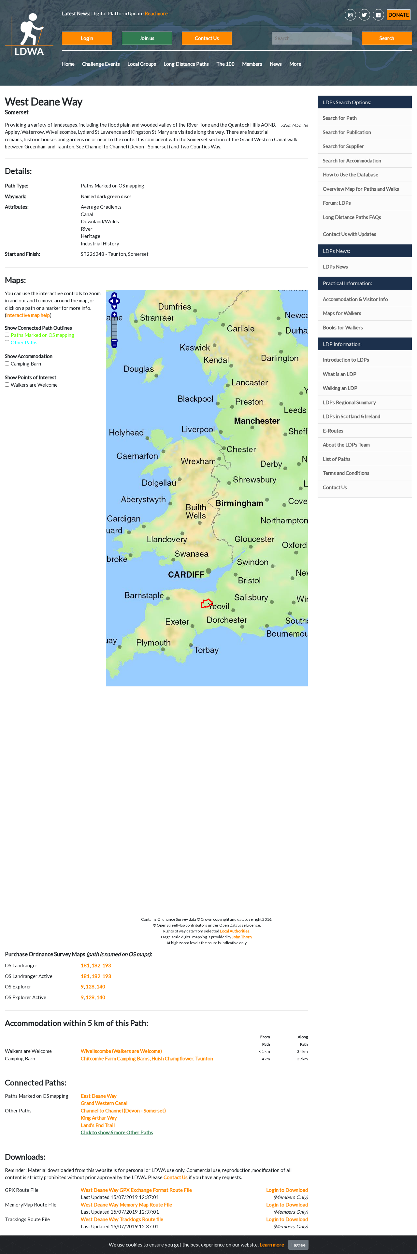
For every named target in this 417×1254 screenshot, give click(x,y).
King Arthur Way (99, 1118)
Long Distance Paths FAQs (352, 217)
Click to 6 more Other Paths (117, 1132)
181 (85, 965)
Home (68, 64)
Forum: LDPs (337, 203)
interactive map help (28, 315)
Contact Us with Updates (349, 234)
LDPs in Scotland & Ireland (351, 416)
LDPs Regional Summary (349, 402)
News (276, 64)
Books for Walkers (343, 327)
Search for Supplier (343, 146)
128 (90, 986)
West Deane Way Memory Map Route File (126, 1204)
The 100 (225, 64)
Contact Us (207, 38)
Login (87, 38)
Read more (124, 13)
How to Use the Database (350, 174)
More (295, 64)
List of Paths (337, 459)
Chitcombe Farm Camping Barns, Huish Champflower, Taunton (147, 1058)
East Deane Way (99, 1096)
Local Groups (141, 64)
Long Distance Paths (186, 64)
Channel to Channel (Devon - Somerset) (123, 1110)
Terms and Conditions (346, 473)
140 (100, 986)
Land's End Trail (98, 1125)
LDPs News (335, 266)
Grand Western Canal (104, 1103)
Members (252, 64)
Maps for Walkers (342, 313)
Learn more (272, 1244)
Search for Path (340, 118)
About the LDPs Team (346, 445)
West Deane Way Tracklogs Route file (122, 1219)
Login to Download (287, 1190)
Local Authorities (235, 931)
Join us (147, 38)
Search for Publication (347, 132)
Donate (398, 15)
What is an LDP (339, 374)
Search (387, 38)
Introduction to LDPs (346, 360)
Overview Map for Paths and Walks (361, 189)
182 (96, 965)
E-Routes (333, 431)
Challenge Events (101, 64)
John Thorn (242, 936)
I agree (298, 1244)
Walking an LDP (340, 388)
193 (106, 965)
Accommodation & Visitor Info (355, 299)
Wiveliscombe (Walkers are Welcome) (121, 1051)
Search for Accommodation (352, 160)
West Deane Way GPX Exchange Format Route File (136, 1190)
